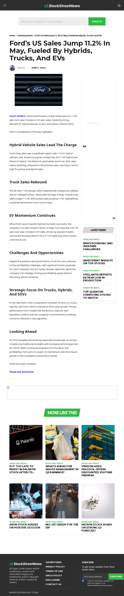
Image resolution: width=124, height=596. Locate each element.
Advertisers (54, 562)
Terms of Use (54, 571)
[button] (5, 5)
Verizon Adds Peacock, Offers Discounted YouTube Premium (97, 471)
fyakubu (21, 67)
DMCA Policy (54, 575)
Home (12, 35)
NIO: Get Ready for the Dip (62, 526)
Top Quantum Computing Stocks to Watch (97, 294)
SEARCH (97, 21)
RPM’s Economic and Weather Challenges (98, 246)
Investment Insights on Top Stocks (98, 262)
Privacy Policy (55, 566)
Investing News (25, 35)
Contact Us (53, 584)
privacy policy (106, 585)
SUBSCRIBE (116, 576)
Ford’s (12, 115)
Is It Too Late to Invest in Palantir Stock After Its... (22, 469)
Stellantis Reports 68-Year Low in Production (97, 277)
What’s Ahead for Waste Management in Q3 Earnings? (62, 469)
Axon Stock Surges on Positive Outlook (24, 526)
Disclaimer (53, 580)
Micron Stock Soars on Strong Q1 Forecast (97, 527)
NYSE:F (21, 115)
